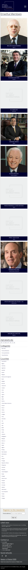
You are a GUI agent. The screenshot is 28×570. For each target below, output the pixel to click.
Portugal (3, 460)
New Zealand (4, 451)
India (3, 416)
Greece (3, 412)
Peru (2, 456)
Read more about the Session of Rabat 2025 (11, 562)
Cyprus (3, 394)
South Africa (4, 361)
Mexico (3, 443)
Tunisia (3, 493)
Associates (4, 348)
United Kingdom (5, 471)
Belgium (3, 374)
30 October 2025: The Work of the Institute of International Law (14, 533)
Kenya (3, 429)
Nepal (3, 445)
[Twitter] (6, 555)
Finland (3, 405)
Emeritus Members (5, 350)
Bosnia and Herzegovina (6, 376)
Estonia (3, 401)
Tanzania (3, 467)
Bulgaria (3, 381)
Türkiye (3, 496)
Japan (3, 427)
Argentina (3, 368)
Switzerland (4, 489)
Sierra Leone (4, 478)
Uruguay (3, 498)
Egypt (3, 396)
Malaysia (3, 438)
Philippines (4, 465)
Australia (3, 370)
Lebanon (3, 434)
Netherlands (4, 454)
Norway (3, 449)
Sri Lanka (3, 485)
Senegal (3, 476)
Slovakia (3, 480)
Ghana (3, 409)
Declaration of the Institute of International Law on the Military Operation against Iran (14, 526)
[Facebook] (2, 555)
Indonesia (3, 418)
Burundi (3, 383)
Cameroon (4, 385)
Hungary (3, 414)
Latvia (3, 432)
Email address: (7, 513)
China (3, 392)
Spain (3, 398)
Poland (3, 458)
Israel (3, 423)
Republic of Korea (5, 462)
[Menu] (25, 6)
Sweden (3, 487)
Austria (3, 372)
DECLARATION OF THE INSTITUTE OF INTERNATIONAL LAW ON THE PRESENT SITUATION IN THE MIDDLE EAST (14, 536)
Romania (3, 469)
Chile (3, 390)
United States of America (6, 403)
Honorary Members (5, 352)
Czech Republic (5, 491)
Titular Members (5, 355)
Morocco (3, 440)
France (3, 407)
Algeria (3, 363)
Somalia (3, 482)
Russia (3, 473)
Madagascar (4, 436)
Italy (2, 425)
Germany (3, 365)
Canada (3, 387)
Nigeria (3, 447)
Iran (2, 421)
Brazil (3, 379)
